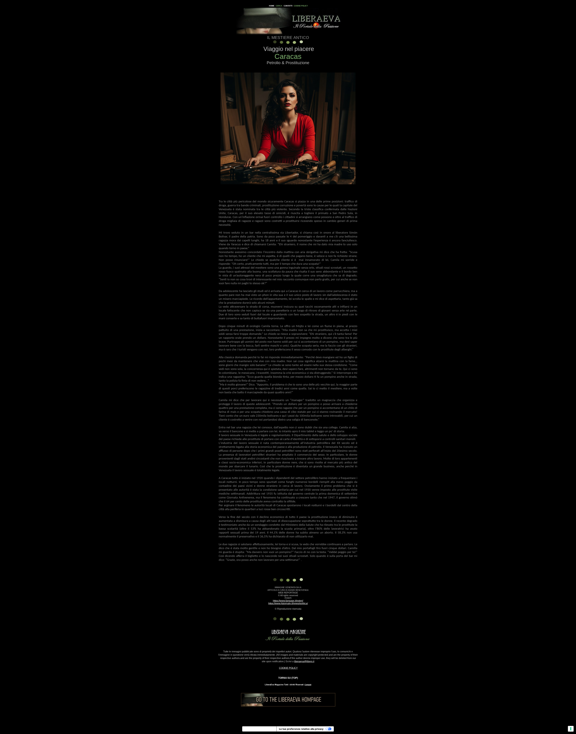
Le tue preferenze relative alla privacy (301, 728)
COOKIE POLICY (288, 668)
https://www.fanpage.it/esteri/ (288, 600)
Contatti (307, 685)
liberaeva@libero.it (304, 661)
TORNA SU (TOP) (288, 678)
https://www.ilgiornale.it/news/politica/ (288, 603)
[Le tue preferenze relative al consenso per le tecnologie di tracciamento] (571, 729)
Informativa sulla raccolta (259, 728)
